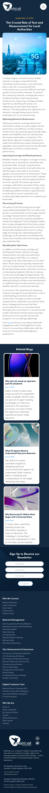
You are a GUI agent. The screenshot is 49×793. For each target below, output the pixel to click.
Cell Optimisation (8, 634)
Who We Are (8, 702)
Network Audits (8, 640)
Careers (5, 715)
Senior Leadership (9, 709)
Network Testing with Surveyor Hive (15, 661)
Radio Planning (8, 632)
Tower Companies (9, 605)
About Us (5, 707)
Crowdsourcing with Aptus (12, 664)
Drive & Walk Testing (10, 667)
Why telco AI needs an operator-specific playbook (21, 382)
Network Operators (9, 602)
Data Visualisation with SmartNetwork (16, 623)
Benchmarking (8, 672)
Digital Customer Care (13, 684)
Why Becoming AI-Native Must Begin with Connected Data (20, 515)
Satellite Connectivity (10, 678)
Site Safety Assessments (11, 643)
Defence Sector (8, 613)
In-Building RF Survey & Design (14, 675)
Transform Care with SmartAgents (15, 691)
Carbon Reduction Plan (24, 784)
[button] (43, 6)
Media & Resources (9, 718)
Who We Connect (10, 598)
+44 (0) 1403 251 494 (11, 772)
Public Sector (7, 608)
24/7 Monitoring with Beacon (13, 656)
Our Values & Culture (10, 712)
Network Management (13, 619)
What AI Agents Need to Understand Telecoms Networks (20, 451)
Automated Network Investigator (14, 694)
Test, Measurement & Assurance (17, 649)
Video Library (7, 720)
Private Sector (7, 610)
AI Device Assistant (9, 696)
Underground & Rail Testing (12, 669)
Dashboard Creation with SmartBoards (17, 626)
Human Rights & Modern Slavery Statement (20, 787)
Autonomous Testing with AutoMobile (16, 653)
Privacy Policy (9, 784)
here (9, 322)
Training (5, 723)
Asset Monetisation (9, 629)
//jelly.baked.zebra (11, 774)
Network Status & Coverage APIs (14, 688)
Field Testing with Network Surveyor (15, 658)
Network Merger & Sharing (12, 637)
